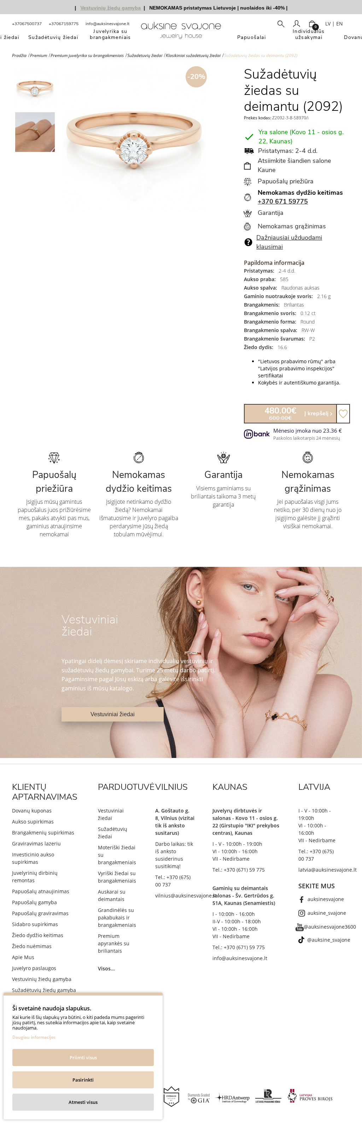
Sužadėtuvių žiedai (144, 55)
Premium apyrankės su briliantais (113, 943)
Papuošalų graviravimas (40, 913)
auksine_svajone (327, 913)
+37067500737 (27, 24)
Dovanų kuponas (32, 810)
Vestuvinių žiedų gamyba (41, 979)
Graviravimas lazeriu (36, 843)
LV (328, 23)
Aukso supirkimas (33, 821)
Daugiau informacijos (34, 1037)
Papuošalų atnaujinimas (40, 891)
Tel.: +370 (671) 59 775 (238, 869)
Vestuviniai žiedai (112, 714)
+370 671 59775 (283, 201)
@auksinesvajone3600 (330, 926)
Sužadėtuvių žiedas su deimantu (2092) (260, 55)
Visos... (106, 968)
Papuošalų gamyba (34, 902)
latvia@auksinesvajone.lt (327, 869)
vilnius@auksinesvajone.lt (185, 895)
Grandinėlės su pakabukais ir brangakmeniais (117, 917)
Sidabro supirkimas (35, 924)
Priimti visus (83, 1057)
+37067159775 (63, 24)
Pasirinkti (83, 1080)
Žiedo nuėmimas (32, 946)
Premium (38, 55)
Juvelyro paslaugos (34, 968)
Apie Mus (23, 957)
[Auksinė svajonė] (181, 33)
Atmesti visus (83, 1102)
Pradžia (19, 55)
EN (339, 23)
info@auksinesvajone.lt (107, 24)
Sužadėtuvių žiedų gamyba (44, 990)
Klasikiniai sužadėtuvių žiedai (193, 55)
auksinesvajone (326, 899)
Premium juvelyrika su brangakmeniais (87, 55)
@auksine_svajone (328, 939)
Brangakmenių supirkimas (43, 832)
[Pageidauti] (343, 414)
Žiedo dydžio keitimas (37, 935)
